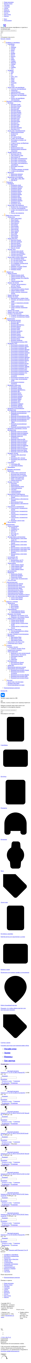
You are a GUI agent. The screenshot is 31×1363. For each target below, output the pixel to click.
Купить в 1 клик (7, 1081)
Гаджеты (6, 1270)
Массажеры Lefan (16, 638)
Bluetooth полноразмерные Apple (20, 411)
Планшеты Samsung (17, 186)
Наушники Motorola (17, 407)
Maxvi (13, 78)
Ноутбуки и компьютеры (11, 1256)
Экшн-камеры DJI (16, 567)
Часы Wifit (14, 234)
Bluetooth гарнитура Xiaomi (19, 431)
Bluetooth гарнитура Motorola (19, 445)
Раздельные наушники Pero (19, 369)
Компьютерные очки (17, 147)
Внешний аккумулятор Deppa (19, 678)
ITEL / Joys (14, 76)
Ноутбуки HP (15, 109)
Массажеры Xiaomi (16, 640)
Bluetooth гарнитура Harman (19, 448)
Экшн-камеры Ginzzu (17, 569)
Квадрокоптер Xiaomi (17, 662)
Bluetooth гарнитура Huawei (19, 441)
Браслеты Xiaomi (16, 240)
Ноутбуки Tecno (15, 115)
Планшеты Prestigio (16, 200)
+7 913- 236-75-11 (21, 1308)
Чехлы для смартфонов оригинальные (18, 98)
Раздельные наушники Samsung (20, 352)
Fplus (12, 65)
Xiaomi (13, 48)
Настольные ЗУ (15, 157)
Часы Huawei (15, 223)
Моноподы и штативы (17, 93)
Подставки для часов (17, 166)
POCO (13, 55)
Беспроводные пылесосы (18, 474)
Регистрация (8, 20)
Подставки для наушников (19, 161)
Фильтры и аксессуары (17, 520)
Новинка (8, 1057)
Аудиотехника (8, 1262)
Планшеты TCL (15, 202)
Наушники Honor (16, 393)
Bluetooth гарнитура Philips (19, 434)
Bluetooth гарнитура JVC (18, 447)
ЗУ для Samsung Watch (17, 258)
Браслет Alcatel (15, 248)
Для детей (7, 1271)
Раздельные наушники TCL (19, 372)
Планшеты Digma (16, 197)
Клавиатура (14, 133)
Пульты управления (17, 561)
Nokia (12, 79)
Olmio (12, 81)
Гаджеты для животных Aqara (20, 315)
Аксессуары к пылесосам (18, 472)
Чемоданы (14, 659)
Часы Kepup (14, 235)
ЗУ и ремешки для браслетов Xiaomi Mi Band (19, 264)
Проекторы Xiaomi (16, 574)
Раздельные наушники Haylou (20, 363)
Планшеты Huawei (16, 191)
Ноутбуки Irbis (15, 124)
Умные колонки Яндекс (18, 276)
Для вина (13, 489)
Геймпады (14, 146)
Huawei (13, 56)
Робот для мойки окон (17, 478)
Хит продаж (9, 1060)
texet (12, 84)
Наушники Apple (16, 386)
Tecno (12, 52)
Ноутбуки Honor (16, 110)
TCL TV (13, 532)
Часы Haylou (14, 229)
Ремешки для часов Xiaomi (19, 266)
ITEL (12, 58)
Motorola (13, 62)
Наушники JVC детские (18, 458)
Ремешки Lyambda (16, 268)
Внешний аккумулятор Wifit (19, 676)
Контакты (7, 11)
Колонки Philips (15, 328)
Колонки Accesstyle (16, 331)
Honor (13, 50)
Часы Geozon (15, 227)
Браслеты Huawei (16, 244)
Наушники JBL (15, 391)
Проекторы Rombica (17, 575)
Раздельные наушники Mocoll (19, 359)
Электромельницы (16, 488)
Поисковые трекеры (17, 656)
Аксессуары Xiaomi (16, 599)
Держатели (14, 90)
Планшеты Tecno (16, 203)
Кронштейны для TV (17, 560)
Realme (13, 53)
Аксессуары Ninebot (17, 597)
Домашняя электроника (11, 1264)
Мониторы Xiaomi (16, 175)
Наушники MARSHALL (18, 390)
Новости (6, 10)
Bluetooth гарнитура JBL (18, 439)
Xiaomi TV (14, 527)
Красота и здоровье (10, 1268)
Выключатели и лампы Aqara (19, 298)
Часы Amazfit (15, 231)
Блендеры (14, 483)
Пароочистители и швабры (19, 475)
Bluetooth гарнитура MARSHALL (17, 436)
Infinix (13, 59)
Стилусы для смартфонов (18, 89)
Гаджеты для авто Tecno (18, 648)
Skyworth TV (15, 533)
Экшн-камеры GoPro (17, 566)
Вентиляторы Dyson (17, 502)
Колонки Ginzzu (15, 334)
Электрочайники (16, 491)
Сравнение (17, 1081)
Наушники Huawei (16, 394)
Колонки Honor (15, 338)
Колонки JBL (15, 323)
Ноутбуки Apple (15, 104)
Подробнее (4, 1079)
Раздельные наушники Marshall (20, 349)
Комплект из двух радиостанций (20, 653)
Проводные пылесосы (17, 477)
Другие (13, 279)
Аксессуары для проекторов (19, 578)
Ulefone (13, 64)
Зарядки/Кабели (15, 92)
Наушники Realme (16, 397)
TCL (12, 69)
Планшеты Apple (16, 185)
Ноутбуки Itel (15, 126)
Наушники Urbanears (17, 403)
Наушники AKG (16, 400)
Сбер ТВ (13, 535)
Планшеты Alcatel (16, 199)
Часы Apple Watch (16, 218)
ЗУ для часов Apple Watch (18, 260)
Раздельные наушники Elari (19, 365)
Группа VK (4, 690)
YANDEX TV (15, 529)
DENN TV (14, 530)
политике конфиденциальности (10, 1351)
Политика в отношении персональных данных (8, 1325)
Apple (12, 45)
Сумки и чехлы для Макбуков (20, 143)
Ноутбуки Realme (16, 112)
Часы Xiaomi (14, 220)
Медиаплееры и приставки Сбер (20, 549)
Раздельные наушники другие (20, 377)
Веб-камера (14, 144)
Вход (5, 19)
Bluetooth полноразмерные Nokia (20, 417)
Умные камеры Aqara (17, 306)
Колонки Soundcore (16, 340)
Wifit (12, 72)
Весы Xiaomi (15, 607)
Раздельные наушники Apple (19, 345)
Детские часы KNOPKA (18, 254)
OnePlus (13, 67)
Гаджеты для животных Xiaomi (20, 316)
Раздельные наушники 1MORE (20, 366)
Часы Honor (14, 224)
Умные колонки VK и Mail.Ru (20, 278)
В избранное (5, 1083)
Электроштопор (15, 492)
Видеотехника (8, 1265)
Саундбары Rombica (17, 465)
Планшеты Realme (16, 194)
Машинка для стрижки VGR (19, 615)
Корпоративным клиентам (12, 688)
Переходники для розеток (18, 654)
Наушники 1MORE (16, 405)
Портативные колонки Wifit (19, 342)
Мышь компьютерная (17, 132)
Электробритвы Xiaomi (18, 612)
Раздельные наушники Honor (19, 351)
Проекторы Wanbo (16, 577)
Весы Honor (14, 604)
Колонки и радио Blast (17, 337)
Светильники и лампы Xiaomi (20, 289)
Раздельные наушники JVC (19, 362)
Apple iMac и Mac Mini (17, 178)
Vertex (13, 86)
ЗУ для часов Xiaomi (17, 261)
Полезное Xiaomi (16, 287)
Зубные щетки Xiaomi (17, 621)
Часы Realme (15, 226)
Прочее (13, 168)
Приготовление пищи (17, 486)
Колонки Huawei (16, 326)
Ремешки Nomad (16, 269)
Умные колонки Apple (17, 275)
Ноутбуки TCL (15, 129)
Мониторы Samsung (17, 174)
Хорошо (3, 1354)
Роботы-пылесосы (16, 480)
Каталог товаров (5, 38)
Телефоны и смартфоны (11, 1254)
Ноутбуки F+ (15, 123)
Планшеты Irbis (15, 196)
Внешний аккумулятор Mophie (20, 674)
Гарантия (7, 6)
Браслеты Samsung (16, 241)
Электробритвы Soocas (18, 611)
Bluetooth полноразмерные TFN (20, 427)
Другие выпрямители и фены (19, 631)
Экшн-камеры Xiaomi (17, 564)
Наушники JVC (15, 402)
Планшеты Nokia (16, 193)
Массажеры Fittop (16, 637)
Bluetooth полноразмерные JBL (20, 416)
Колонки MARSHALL (17, 325)
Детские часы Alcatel (17, 251)
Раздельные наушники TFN (19, 368)
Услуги (6, 13)
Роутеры (13, 135)
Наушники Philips (16, 399)
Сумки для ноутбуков (17, 138)
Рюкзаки (13, 657)
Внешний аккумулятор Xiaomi (20, 670)
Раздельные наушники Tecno (19, 354)
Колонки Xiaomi (16, 321)
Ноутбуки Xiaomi (16, 106)
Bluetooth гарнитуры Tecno (19, 450)
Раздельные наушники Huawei (20, 360)
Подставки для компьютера (19, 158)
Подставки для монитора (18, 160)
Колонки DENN (15, 332)
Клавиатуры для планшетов (19, 206)
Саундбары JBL (15, 464)
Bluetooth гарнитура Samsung (19, 433)
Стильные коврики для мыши (20, 169)
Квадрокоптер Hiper (17, 664)
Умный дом (7, 1261)
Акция (7, 1053)
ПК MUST (14, 180)
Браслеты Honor (15, 243)
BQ (12, 73)
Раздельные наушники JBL (19, 348)
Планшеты (7, 1257)
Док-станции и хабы (17, 155)
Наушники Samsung (17, 396)
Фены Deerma (15, 632)
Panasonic (14, 82)
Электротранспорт (9, 1267)
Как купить (7, 14)
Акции (6, 8)
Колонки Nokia (15, 329)
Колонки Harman (16, 335)
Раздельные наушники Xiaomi (20, 346)
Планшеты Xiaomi (16, 188)
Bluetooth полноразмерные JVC (20, 419)
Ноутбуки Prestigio (16, 127)
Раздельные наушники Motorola (20, 357)
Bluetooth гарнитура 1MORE (19, 451)
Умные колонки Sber (17, 281)
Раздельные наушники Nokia (19, 355)
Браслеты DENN (16, 246)
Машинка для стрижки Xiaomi (20, 617)
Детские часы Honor (17, 255)
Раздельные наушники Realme (20, 371)
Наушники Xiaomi (16, 388)
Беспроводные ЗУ (16, 154)
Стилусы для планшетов (18, 208)
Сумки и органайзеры (17, 171)
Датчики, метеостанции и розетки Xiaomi (18, 285)
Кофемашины (15, 485)
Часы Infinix (14, 237)
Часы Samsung (15, 221)
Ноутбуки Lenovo (16, 113)
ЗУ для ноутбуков (16, 137)
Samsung (13, 47)
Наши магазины (9, 2)
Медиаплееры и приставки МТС (20, 547)
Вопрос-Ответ (8, 3)
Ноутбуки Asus (15, 107)
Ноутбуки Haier (15, 121)
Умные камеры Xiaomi (17, 290)
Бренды (6, 16)
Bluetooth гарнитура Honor (19, 442)
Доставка (7, 5)
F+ (12, 75)
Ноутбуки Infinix (16, 116)
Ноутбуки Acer (15, 118)
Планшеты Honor (16, 189)
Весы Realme (15, 606)
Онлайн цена (10, 1049)
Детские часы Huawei (17, 252)
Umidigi (13, 61)
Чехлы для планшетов (17, 213)
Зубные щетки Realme (17, 620)
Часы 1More (14, 232)
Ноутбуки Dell (15, 120)
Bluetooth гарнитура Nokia (18, 444)
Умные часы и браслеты (11, 1259)
